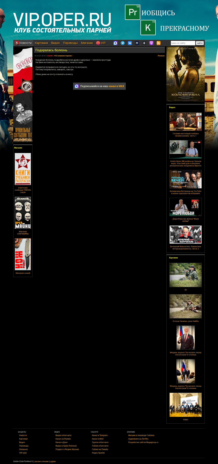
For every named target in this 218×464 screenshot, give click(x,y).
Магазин (87, 43)
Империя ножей (23, 273)
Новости (25, 43)
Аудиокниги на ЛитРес (138, 439)
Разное (161, 56)
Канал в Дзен (62, 442)
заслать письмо (41, 461)
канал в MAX (116, 86)
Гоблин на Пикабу (100, 449)
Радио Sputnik (98, 453)
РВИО (185, 420)
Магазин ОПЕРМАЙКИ (22, 233)
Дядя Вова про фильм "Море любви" (186, 220)
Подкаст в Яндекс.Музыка (67, 449)
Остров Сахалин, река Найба (186, 321)
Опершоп (23, 449)
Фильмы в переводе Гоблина (141, 435)
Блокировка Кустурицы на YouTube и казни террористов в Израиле (185, 192)
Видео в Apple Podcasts (66, 446)
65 (186, 290)
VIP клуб (23, 453)
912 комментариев (63, 56)
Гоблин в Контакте (100, 446)
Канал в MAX (98, 439)
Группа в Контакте (100, 442)
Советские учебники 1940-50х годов (23, 190)
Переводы (70, 43)
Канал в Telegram (100, 435)
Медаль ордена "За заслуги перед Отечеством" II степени (185, 354)
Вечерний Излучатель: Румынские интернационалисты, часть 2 (185, 248)
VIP (102, 43)
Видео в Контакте (63, 435)
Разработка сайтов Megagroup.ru (143, 442)
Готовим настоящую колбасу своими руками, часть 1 (186, 135)
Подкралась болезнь (51, 50)
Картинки (41, 43)
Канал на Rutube (63, 439)
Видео (55, 43)
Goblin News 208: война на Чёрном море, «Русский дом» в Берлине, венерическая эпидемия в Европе (185, 163)
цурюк (53, 461)
